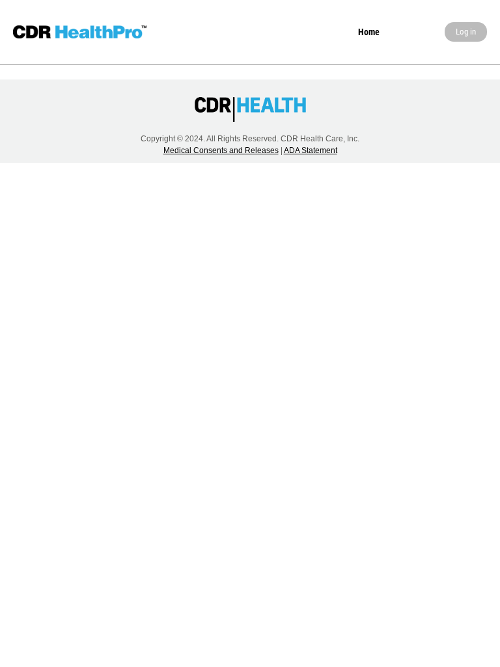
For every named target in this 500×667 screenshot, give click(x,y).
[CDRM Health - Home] (79, 32)
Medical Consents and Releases (221, 150)
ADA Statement (310, 150)
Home (369, 32)
